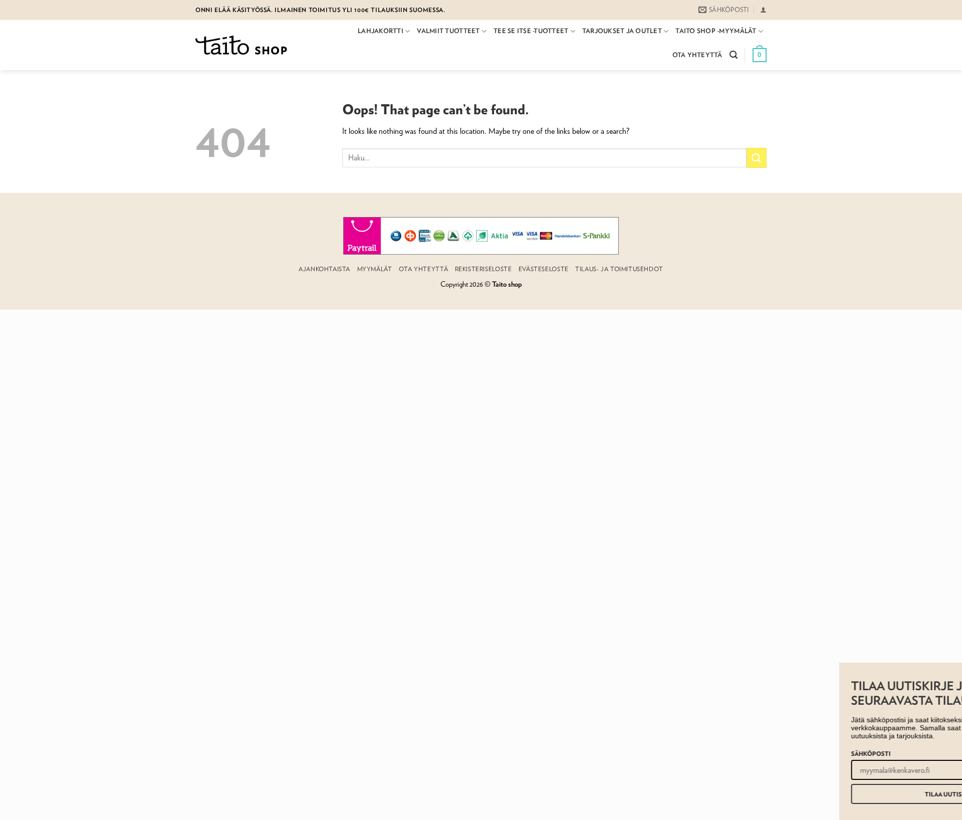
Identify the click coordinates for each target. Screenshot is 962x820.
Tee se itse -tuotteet (531, 31)
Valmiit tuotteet (448, 31)
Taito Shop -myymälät (715, 31)
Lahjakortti (380, 31)
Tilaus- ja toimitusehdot (619, 269)
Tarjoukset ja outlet (622, 31)
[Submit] (757, 157)
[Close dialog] (955, 672)
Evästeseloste (544, 269)
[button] (763, 10)
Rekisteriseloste (483, 269)
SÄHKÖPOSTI (771, 753)
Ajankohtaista (324, 269)
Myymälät (374, 269)
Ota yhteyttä (697, 55)
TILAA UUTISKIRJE (851, 793)
